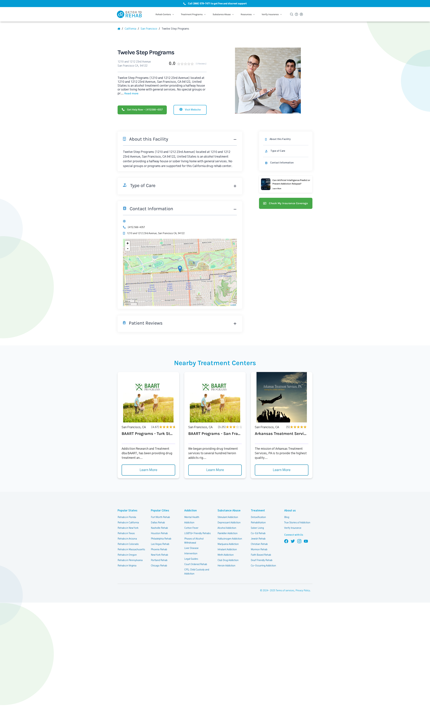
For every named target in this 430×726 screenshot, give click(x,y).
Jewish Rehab (258, 539)
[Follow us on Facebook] (286, 541)
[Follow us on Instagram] (299, 541)
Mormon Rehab (259, 549)
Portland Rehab (159, 560)
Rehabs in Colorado (128, 544)
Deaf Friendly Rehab (261, 560)
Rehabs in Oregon (127, 555)
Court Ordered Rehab (195, 564)
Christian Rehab (259, 544)
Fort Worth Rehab (160, 517)
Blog (286, 517)
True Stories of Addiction (297, 523)
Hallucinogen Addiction (230, 539)
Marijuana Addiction (228, 544)
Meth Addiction (226, 555)
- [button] (127, 248)
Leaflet (233, 304)
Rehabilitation (258, 523)
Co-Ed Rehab (258, 533)
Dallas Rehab (158, 523)
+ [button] (127, 243)
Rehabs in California (128, 523)
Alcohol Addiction (227, 528)
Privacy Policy (302, 590)
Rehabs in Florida (127, 517)
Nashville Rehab (159, 528)
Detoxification (258, 517)
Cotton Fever (191, 528)
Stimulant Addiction (228, 517)
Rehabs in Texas (126, 533)
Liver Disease (191, 548)
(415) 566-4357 (136, 227)
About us (290, 510)
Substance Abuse (229, 510)
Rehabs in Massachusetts (131, 549)
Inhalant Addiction (227, 549)
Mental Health (191, 517)
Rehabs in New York (128, 528)
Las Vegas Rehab (160, 544)
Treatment (258, 510)
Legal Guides (191, 559)
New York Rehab (159, 555)
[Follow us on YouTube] (306, 541)
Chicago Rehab (159, 566)
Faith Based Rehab (261, 555)
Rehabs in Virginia (127, 566)
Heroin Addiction (226, 566)
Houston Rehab (159, 533)
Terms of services (285, 590)
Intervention (190, 553)
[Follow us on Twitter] (293, 541)
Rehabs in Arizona (127, 539)
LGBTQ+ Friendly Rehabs (197, 533)
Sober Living (257, 528)
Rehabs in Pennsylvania (130, 560)
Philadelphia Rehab (161, 539)
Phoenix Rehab (159, 549)
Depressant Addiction (229, 523)
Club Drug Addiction (228, 560)
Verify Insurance (292, 528)
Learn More (148, 470)
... (129, 93)
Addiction (190, 510)
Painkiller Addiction (228, 533)
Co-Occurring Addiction (263, 566)
